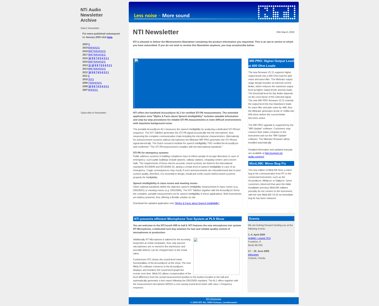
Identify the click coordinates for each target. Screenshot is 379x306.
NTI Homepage (213, 299)
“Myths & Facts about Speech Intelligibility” (197, 203)
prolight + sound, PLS (259, 238)
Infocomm (253, 254)
